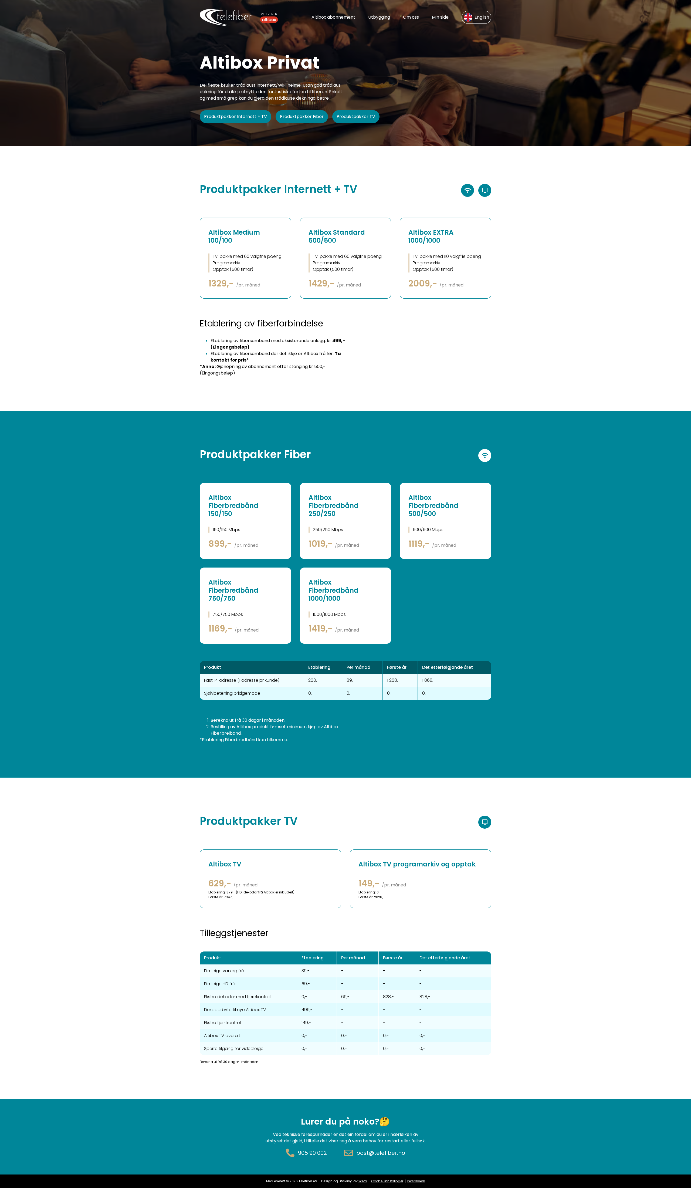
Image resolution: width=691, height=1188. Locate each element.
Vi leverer (269, 14)
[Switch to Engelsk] (476, 17)
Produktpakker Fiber (302, 116)
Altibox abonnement (333, 17)
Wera (362, 1181)
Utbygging (379, 17)
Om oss (411, 17)
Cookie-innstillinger (387, 1181)
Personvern (416, 1181)
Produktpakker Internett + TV (235, 116)
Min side (440, 17)
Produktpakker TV (356, 116)
